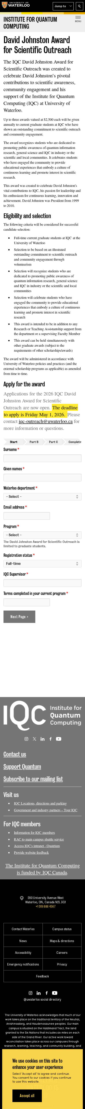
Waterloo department (19, 488)
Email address (13, 507)
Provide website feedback (31, 852)
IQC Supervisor (14, 574)
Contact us (14, 754)
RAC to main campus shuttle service (39, 839)
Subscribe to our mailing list (33, 779)
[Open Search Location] (79, 6)
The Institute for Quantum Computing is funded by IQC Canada (42, 868)
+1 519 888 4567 (46, 906)
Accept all (27, 1095)
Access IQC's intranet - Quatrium (37, 845)
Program (10, 526)
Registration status (17, 555)
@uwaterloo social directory (42, 999)
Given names (12, 468)
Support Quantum (22, 766)
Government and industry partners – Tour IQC (45, 810)
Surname (10, 449)
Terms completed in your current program (34, 593)
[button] (63, 6)
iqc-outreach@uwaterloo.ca (46, 421)
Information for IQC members (34, 832)
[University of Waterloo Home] (16, 6)
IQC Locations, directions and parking (40, 803)
